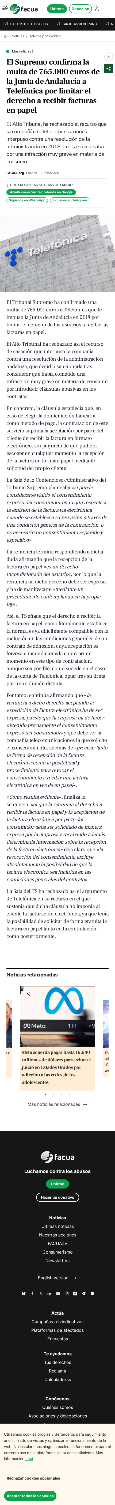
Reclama (57, 1371)
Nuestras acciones (57, 1235)
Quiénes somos (57, 1407)
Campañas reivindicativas (57, 1321)
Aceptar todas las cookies (30, 1495)
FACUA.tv (57, 1243)
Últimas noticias (57, 1226)
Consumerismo (58, 1252)
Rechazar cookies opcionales (33, 1478)
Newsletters (57, 1260)
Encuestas (57, 1338)
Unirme (57, 8)
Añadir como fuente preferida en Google (41, 192)
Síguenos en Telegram (69, 200)
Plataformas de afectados (57, 1330)
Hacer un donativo (57, 1197)
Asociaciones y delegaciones (57, 1416)
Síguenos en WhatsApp (27, 200)
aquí (29, 1458)
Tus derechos (57, 1362)
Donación (80, 8)
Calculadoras (57, 1379)
